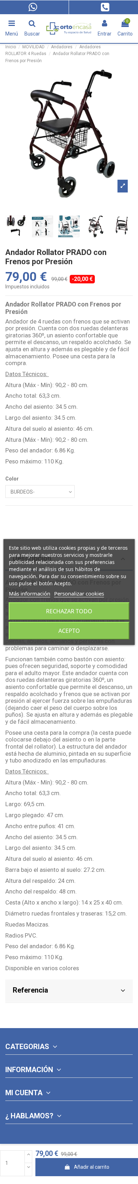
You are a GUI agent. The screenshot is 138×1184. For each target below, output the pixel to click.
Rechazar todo (69, 611)
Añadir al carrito (91, 1167)
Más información (29, 593)
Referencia (30, 990)
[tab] (69, 991)
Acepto (69, 631)
